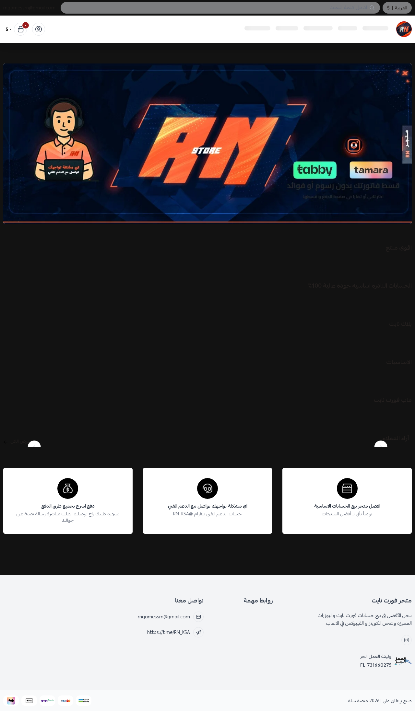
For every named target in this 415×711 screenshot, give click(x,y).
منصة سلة (358, 700)
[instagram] (406, 640)
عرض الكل (20, 441)
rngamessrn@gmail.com (29, 7)
